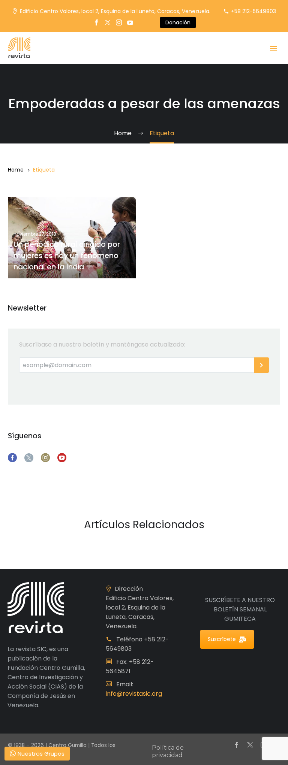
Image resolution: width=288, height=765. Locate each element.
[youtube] (61, 457)
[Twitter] (107, 22)
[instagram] (45, 457)
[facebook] (12, 457)
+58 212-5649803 (253, 11)
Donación (177, 22)
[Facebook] (96, 22)
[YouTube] (130, 22)
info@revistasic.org (134, 693)
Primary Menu (273, 48)
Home (16, 169)
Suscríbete (222, 639)
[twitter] (28, 457)
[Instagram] (118, 22)
